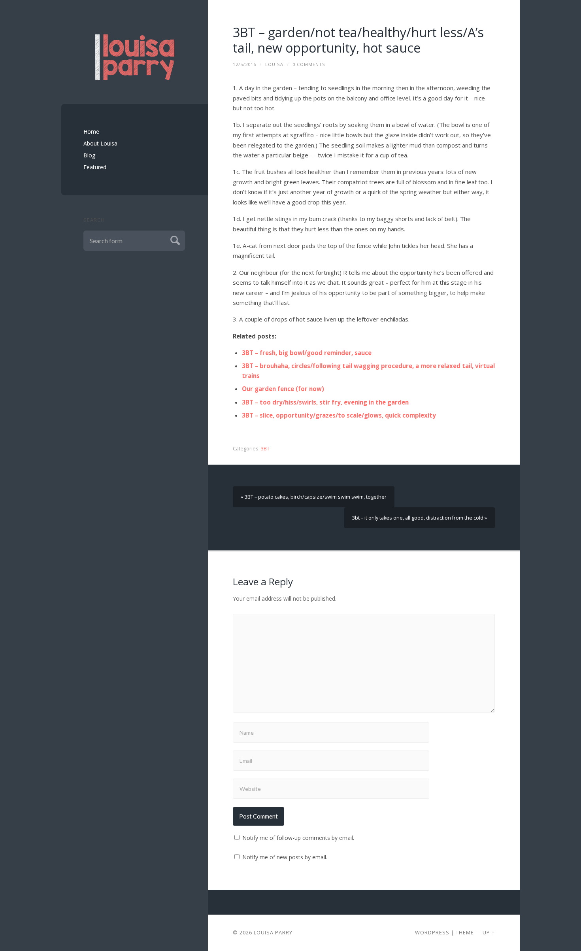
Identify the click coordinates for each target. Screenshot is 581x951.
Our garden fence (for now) (283, 389)
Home (91, 131)
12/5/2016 (244, 64)
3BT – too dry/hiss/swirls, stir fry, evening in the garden (325, 402)
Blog (89, 155)
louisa (274, 64)
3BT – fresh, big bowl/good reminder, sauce (307, 353)
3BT (265, 448)
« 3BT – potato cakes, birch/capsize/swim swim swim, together (314, 496)
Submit (174, 239)
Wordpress (432, 932)
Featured (94, 167)
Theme (465, 932)
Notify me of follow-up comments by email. (298, 837)
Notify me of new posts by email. (284, 857)
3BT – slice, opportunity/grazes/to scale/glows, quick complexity (339, 415)
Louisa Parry (273, 932)
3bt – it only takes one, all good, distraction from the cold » (419, 517)
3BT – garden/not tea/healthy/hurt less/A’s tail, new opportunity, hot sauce (358, 40)
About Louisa (100, 143)
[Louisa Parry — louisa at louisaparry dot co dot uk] (134, 57)
